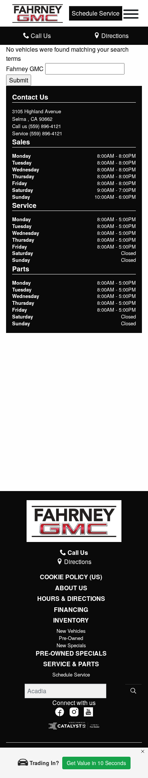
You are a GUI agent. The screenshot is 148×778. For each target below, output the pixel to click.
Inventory (71, 620)
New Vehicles (71, 630)
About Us (71, 588)
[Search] (133, 691)
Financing (71, 609)
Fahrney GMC (25, 68)
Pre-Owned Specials (71, 653)
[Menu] (131, 15)
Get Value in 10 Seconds (96, 763)
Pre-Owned (71, 638)
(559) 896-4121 (44, 126)
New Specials (71, 645)
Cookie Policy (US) (71, 577)
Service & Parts (71, 664)
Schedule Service (96, 13)
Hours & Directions (71, 598)
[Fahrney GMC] (37, 12)
